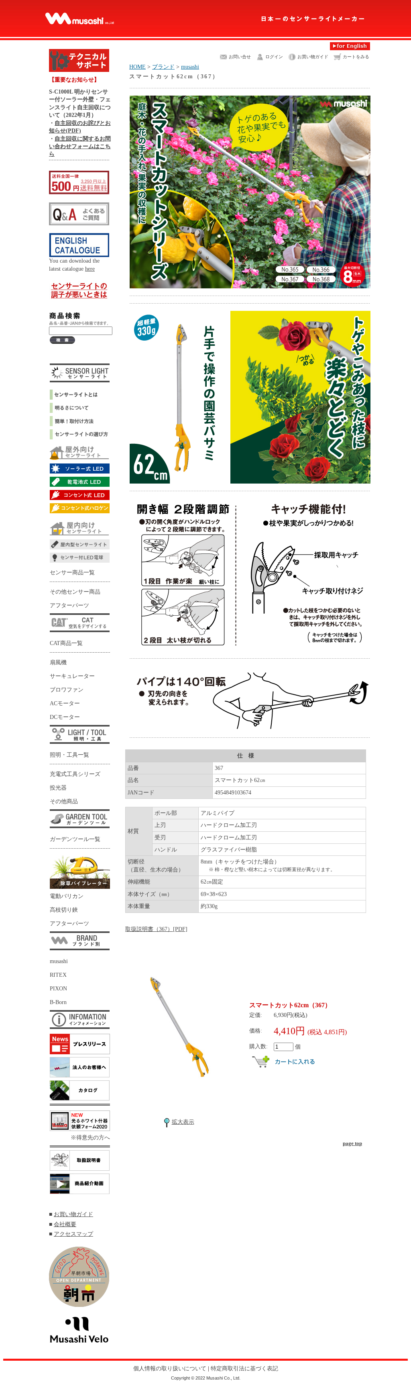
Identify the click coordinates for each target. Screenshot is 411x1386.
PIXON (58, 989)
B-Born (58, 1002)
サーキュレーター (72, 676)
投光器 (58, 788)
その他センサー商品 (75, 592)
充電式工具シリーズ (75, 774)
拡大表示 (183, 1122)
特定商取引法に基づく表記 (244, 1368)
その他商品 (64, 801)
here (90, 268)
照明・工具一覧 (69, 755)
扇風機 (58, 662)
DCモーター (65, 717)
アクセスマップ (73, 1234)
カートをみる (356, 57)
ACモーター (65, 703)
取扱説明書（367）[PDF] (156, 929)
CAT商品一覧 (66, 643)
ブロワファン (66, 690)
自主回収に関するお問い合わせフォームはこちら (80, 146)
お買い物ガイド (73, 1214)
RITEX (58, 975)
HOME (137, 66)
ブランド (163, 66)
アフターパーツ (69, 605)
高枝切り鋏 (64, 910)
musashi (59, 961)
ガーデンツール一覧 (75, 839)
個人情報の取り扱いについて (169, 1368)
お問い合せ (240, 57)
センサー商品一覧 (72, 573)
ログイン (274, 57)
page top (352, 1143)
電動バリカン (66, 896)
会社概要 (65, 1224)
